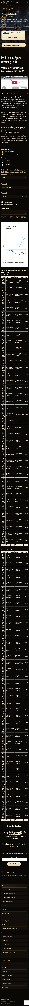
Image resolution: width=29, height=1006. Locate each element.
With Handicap (7, 202)
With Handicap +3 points (10, 204)
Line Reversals (14, 913)
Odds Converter (14, 979)
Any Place (7, 160)
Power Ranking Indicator (14, 901)
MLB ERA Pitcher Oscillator (14, 956)
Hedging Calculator (14, 975)
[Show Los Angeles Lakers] (8, 262)
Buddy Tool (14, 971)
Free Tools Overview (14, 886)
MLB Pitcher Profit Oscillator (14, 952)
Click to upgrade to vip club (12, 47)
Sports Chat (14, 987)
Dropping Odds (14, 921)
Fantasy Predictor (14, 983)
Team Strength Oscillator (14, 893)
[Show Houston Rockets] (19, 262)
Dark (17, 2)
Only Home (7, 162)
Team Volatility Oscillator (14, 897)
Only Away (7, 164)
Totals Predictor (14, 940)
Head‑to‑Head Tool (14, 936)
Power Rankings (14, 889)
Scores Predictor (14, 944)
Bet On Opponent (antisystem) (12, 154)
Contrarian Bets (14, 924)
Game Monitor (14, 967)
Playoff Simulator (14, 948)
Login (26, 2)
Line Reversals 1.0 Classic (14, 917)
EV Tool (14, 905)
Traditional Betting (9, 151)
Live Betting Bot (14, 964)
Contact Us (23, 1001)
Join (22, 2)
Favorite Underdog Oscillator (14, 928)
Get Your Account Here (12, 37)
